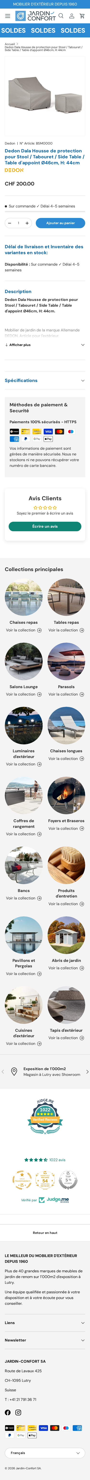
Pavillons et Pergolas (23, 963)
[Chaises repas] (24, 597)
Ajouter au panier (60, 223)
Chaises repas (24, 622)
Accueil (10, 44)
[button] (82, 16)
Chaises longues (66, 750)
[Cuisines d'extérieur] (24, 1005)
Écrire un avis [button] (45, 526)
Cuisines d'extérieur (23, 1033)
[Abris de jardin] (66, 935)
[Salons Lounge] (24, 661)
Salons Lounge (24, 686)
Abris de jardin (66, 960)
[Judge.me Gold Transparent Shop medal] (22, 1180)
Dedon (10, 143)
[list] (45, 96)
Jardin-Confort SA (28, 1468)
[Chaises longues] (66, 725)
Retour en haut (45, 1233)
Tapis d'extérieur (66, 1030)
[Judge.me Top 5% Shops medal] (68, 1180)
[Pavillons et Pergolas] (24, 935)
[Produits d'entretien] (66, 865)
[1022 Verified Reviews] (45, 1135)
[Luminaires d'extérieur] (24, 725)
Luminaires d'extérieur (24, 753)
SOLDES (37, 30)
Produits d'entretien (66, 893)
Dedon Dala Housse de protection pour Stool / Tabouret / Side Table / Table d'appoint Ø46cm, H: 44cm (44, 49)
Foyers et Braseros (66, 820)
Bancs (24, 890)
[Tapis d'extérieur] (66, 1005)
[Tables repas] (66, 597)
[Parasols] (66, 661)
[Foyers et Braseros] (66, 795)
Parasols (66, 686)
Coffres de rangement (24, 823)
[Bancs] (24, 865)
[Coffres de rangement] (24, 795)
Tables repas (66, 622)
